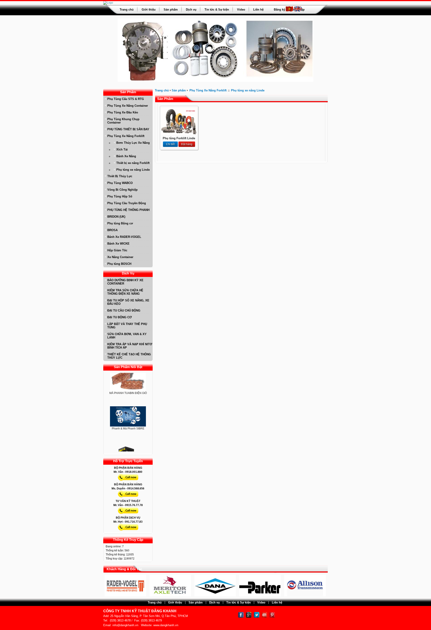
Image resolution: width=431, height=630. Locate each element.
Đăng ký (279, 9)
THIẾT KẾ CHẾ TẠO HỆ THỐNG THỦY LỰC (129, 356)
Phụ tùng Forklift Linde (179, 138)
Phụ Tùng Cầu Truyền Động (126, 203)
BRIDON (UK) (116, 216)
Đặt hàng (186, 144)
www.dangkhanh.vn (165, 625)
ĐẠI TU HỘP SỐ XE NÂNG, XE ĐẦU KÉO (128, 302)
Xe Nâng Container (120, 257)
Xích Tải (122, 149)
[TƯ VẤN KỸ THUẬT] (128, 514)
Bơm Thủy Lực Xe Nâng (133, 142)
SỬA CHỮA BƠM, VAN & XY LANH (127, 335)
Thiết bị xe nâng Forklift (133, 163)
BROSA (112, 230)
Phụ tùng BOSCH (119, 263)
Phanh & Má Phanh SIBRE (128, 419)
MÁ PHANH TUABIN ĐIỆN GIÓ (128, 383)
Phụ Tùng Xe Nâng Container (127, 105)
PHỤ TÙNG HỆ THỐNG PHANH (128, 210)
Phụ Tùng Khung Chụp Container (123, 120)
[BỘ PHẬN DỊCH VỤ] (128, 531)
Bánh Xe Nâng (126, 156)
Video (241, 9)
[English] (298, 10)
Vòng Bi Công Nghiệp (122, 189)
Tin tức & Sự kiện (217, 9)
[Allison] (286, 595)
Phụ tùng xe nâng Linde (133, 169)
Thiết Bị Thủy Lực (119, 176)
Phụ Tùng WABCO (120, 183)
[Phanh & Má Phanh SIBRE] (127, 407)
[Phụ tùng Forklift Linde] (179, 133)
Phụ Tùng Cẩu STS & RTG (125, 99)
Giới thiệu (149, 9)
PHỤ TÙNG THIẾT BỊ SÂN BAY (128, 129)
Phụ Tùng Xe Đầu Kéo (122, 112)
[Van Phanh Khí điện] (127, 445)
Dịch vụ (191, 9)
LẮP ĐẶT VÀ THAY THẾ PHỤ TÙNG (127, 325)
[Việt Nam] (289, 10)
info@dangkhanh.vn (125, 625)
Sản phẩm (171, 9)
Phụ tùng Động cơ (120, 223)
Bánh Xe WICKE (118, 243)
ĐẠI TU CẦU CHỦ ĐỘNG (123, 310)
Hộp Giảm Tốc (117, 250)
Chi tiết (170, 144)
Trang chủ (127, 9)
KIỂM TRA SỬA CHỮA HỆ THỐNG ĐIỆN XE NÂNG (125, 292)
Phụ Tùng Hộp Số (119, 196)
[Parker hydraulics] (241, 595)
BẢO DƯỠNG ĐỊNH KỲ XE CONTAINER (125, 282)
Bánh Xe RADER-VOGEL (124, 237)
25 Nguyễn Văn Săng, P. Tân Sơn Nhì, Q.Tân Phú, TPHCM (149, 616)
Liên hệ (258, 9)
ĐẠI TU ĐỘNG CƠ (119, 317)
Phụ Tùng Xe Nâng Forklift (125, 136)
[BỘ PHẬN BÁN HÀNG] (128, 481)
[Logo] (108, 2)
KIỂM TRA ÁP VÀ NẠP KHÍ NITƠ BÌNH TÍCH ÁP (129, 346)
